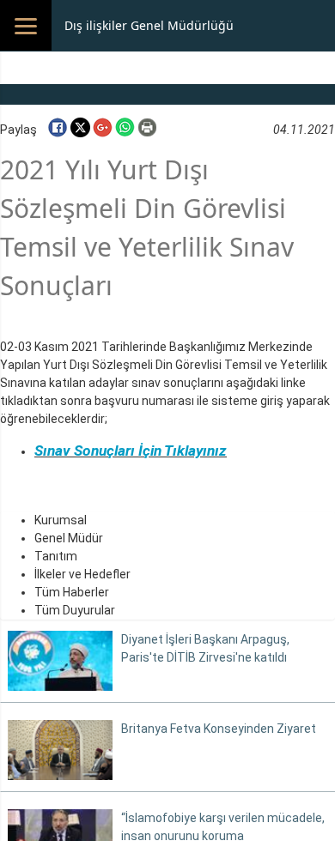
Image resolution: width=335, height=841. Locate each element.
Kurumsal (60, 520)
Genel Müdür (68, 538)
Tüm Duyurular (74, 610)
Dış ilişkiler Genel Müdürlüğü (149, 25)
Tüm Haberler (71, 592)
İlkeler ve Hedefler (82, 574)
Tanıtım (55, 556)
